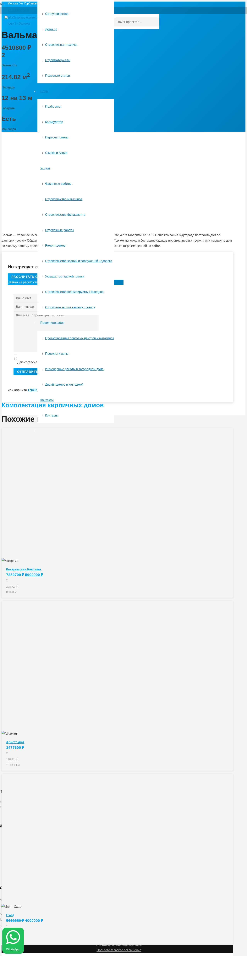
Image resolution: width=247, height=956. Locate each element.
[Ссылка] (17, 23)
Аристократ (15, 742)
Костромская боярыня (23, 569)
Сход (10, 915)
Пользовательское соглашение (119, 950)
